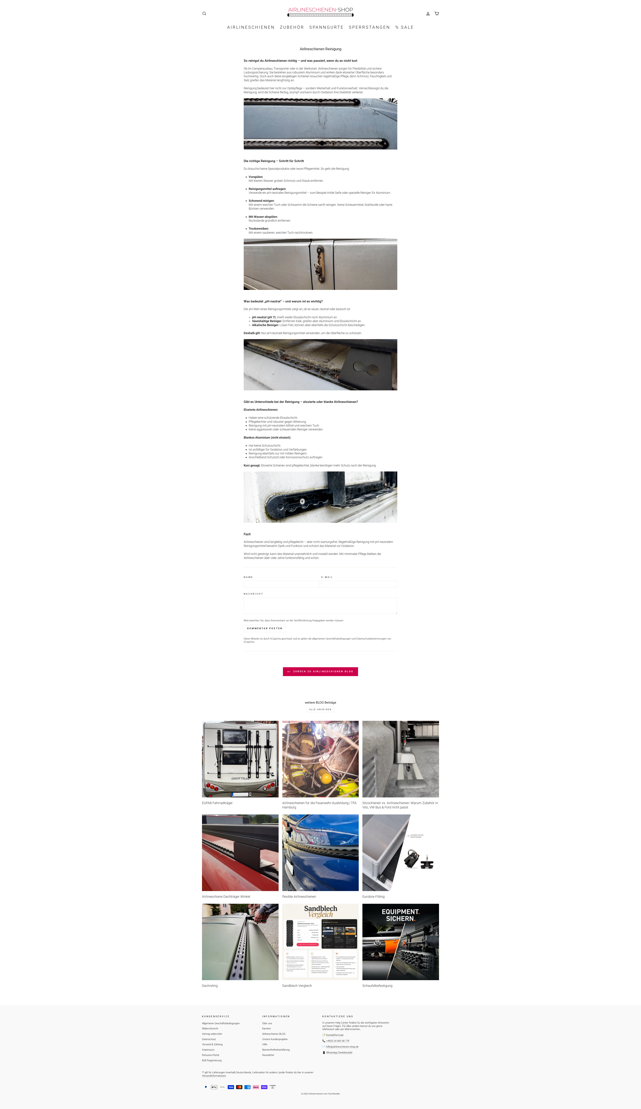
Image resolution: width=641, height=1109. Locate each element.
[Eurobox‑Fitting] (400, 852)
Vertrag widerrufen (212, 1033)
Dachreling (210, 986)
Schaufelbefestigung (377, 986)
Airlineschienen (251, 27)
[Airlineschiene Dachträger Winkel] (240, 852)
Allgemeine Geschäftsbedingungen (221, 1023)
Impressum (208, 1049)
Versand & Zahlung (212, 1044)
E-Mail (327, 577)
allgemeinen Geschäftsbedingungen (331, 638)
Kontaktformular (335, 1035)
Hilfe (264, 1044)
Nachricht (253, 593)
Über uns (267, 1023)
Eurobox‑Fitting (373, 897)
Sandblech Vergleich (297, 986)
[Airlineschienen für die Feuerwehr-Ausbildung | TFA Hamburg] (320, 759)
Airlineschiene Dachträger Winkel (226, 897)
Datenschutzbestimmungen (371, 638)
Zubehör (292, 27)
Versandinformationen (214, 1075)
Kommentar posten (265, 628)
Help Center (341, 1022)
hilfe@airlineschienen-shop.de (342, 1046)
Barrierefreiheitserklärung (276, 1049)
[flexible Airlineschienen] (320, 852)
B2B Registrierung (212, 1060)
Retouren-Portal (210, 1055)
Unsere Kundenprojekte (275, 1039)
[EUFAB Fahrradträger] (240, 759)
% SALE (404, 27)
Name (248, 577)
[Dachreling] (240, 942)
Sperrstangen (369, 27)
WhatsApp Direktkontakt (339, 1052)
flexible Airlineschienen (299, 897)
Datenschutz (209, 1039)
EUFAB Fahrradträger (217, 803)
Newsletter (268, 1055)
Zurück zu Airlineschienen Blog (323, 671)
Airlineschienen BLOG (273, 1033)
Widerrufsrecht (210, 1028)
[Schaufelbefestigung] (400, 942)
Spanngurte (326, 27)
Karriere (266, 1028)
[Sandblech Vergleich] (320, 942)
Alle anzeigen (320, 709)
